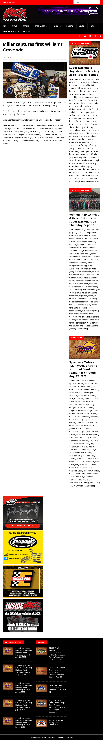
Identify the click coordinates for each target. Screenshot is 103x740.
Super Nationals (9, 31)
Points (69, 26)
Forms (92, 26)
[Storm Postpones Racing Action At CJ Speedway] (41, 723)
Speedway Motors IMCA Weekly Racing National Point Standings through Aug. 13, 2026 (23, 670)
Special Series (41, 26)
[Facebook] (79, 36)
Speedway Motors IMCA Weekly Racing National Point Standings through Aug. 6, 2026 (23, 687)
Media (26, 31)
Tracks (26, 26)
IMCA (4, 26)
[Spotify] (100, 36)
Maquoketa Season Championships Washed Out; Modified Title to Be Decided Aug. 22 (57, 672)
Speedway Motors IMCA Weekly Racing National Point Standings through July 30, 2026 (23, 705)
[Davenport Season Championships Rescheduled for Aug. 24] (41, 688)
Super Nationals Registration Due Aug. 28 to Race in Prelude (84, 71)
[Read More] (94, 181)
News (14, 26)
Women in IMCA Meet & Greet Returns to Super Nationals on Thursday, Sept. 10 (84, 220)
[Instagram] (90, 36)
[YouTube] (95, 36)
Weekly (41, 642)
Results (10, 57)
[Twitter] (85, 36)
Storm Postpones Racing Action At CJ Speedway (56, 722)
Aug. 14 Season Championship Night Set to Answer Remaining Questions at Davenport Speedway (57, 706)
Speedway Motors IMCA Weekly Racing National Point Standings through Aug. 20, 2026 (83, 369)
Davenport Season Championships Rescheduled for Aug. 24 (57, 688)
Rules (81, 26)
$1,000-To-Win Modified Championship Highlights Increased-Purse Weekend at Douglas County (57, 653)
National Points (13, 642)
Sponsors (56, 26)
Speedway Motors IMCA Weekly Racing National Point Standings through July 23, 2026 (23, 722)
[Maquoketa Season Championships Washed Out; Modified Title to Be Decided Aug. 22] (41, 671)
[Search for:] (86, 2)
